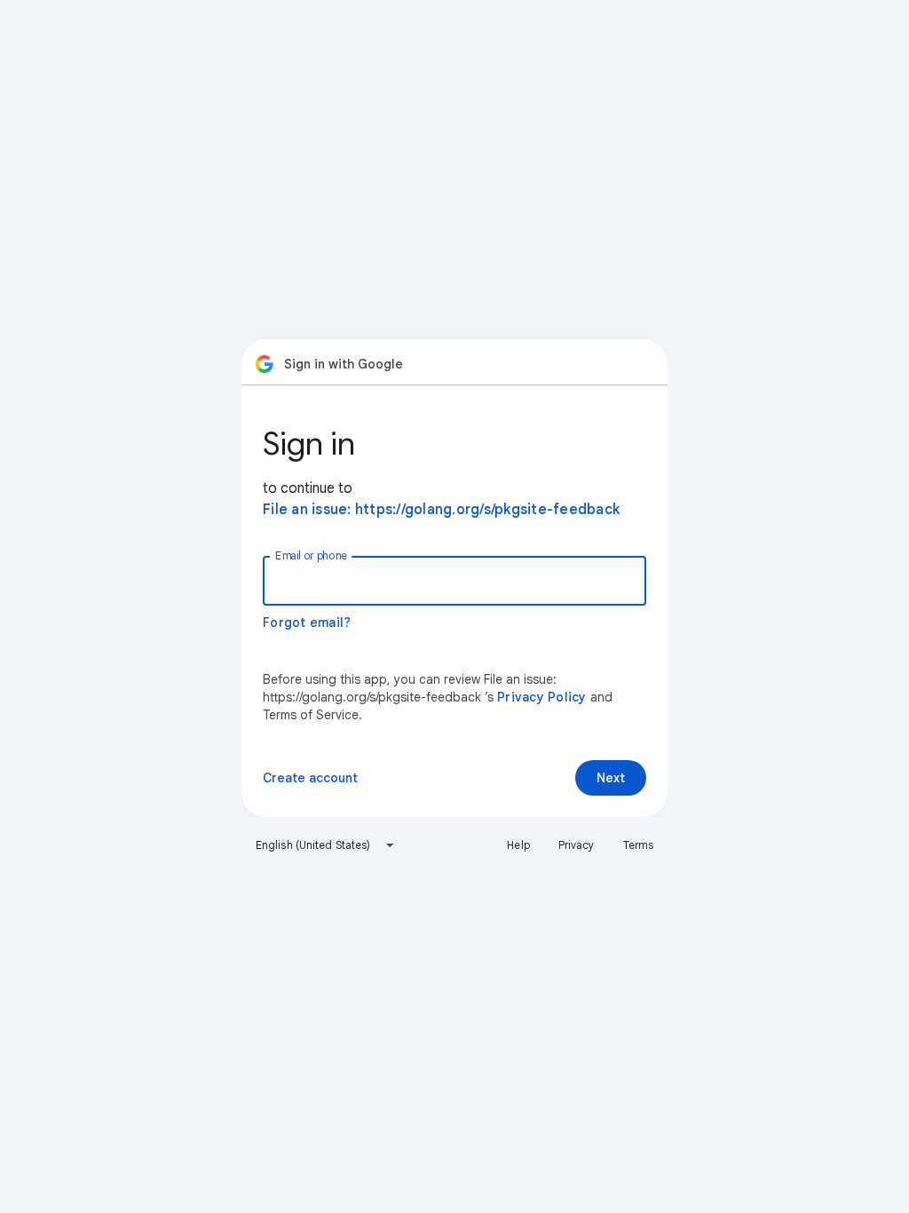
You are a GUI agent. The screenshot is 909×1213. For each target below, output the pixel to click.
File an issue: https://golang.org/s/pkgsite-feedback (441, 510)
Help (518, 845)
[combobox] (325, 845)
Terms (638, 845)
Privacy (576, 845)
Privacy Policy (542, 697)
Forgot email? (307, 622)
